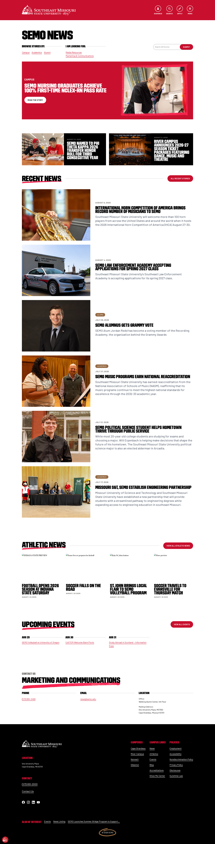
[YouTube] (38, 802)
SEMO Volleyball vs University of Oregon (40, 642)
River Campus (137, 753)
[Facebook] (23, 802)
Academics (37, 52)
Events (153, 759)
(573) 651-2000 (30, 784)
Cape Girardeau (138, 748)
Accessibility (175, 753)
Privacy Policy (176, 764)
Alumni (47, 52)
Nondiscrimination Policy (181, 759)
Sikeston (135, 764)
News (152, 748)
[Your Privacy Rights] (5, 840)
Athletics (154, 753)
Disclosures (175, 770)
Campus (26, 52)
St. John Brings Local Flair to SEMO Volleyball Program (128, 589)
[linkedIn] (33, 802)
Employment (176, 748)
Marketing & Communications (80, 55)
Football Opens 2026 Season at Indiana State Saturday (40, 589)
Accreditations (157, 770)
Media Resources (74, 52)
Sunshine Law (176, 775)
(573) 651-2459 (28, 699)
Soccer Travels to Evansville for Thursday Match (170, 589)
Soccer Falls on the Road (83, 587)
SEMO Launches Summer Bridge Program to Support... (94, 821)
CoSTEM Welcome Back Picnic (79, 642)
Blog (152, 764)
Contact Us (28, 791)
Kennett (135, 759)
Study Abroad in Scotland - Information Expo (127, 644)
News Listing (59, 821)
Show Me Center (157, 775)
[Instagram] (28, 802)
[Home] (49, 10)
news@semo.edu (88, 699)
